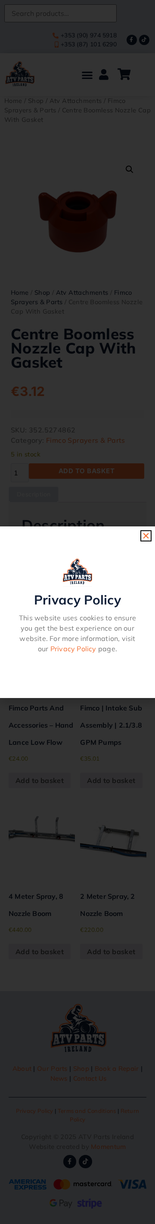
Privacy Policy (73, 648)
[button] (146, 536)
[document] (77, 612)
